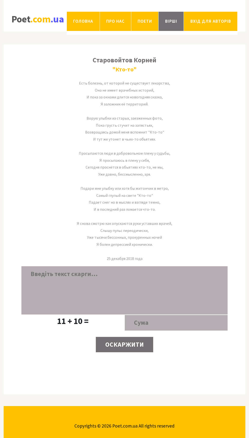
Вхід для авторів (210, 21)
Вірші (171, 21)
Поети (145, 21)
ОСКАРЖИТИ (124, 344)
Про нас (115, 21)
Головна (83, 21)
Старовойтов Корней (124, 60)
